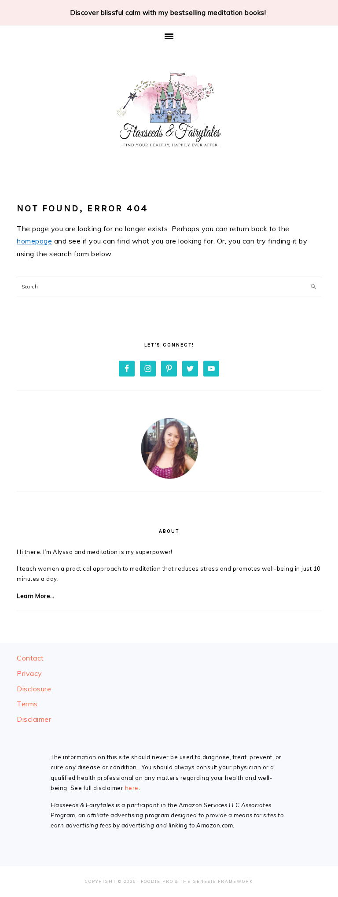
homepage (34, 240)
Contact (30, 657)
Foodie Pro (157, 881)
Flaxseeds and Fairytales (169, 110)
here (132, 787)
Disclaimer (34, 719)
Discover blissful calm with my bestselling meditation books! (168, 12)
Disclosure (34, 688)
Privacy (29, 673)
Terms (27, 703)
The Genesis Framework (216, 881)
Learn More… (36, 595)
